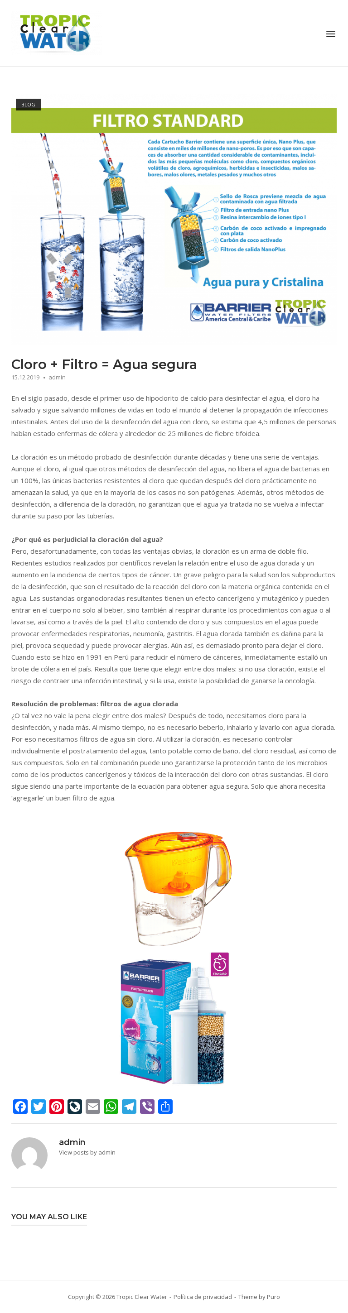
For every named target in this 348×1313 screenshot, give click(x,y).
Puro (273, 1297)
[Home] (56, 32)
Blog (28, 104)
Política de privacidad (203, 1297)
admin (57, 377)
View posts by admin (87, 1152)
